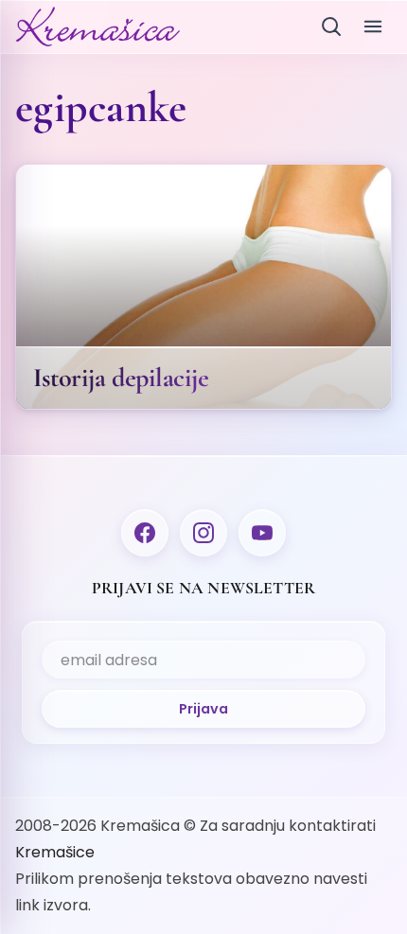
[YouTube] (262, 532)
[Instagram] (203, 532)
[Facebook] (144, 532)
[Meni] (373, 26)
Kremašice (55, 852)
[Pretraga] (331, 26)
